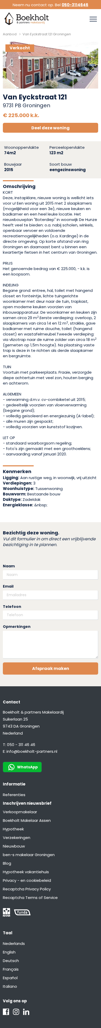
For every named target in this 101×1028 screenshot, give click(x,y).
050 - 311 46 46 (21, 744)
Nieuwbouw (14, 846)
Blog (7, 863)
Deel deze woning (50, 128)
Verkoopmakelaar (20, 812)
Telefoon (12, 606)
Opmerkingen (17, 626)
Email (8, 586)
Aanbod (10, 34)
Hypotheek (13, 829)
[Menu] (93, 19)
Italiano (10, 986)
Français (11, 969)
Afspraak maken (50, 668)
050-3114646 (75, 5)
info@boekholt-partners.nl (31, 751)
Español (10, 977)
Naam (9, 566)
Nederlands (14, 943)
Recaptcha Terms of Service (30, 897)
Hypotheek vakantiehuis (26, 872)
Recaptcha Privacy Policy (27, 889)
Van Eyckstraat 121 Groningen (47, 34)
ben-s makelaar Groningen (29, 854)
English (9, 952)
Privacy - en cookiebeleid (27, 880)
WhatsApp (27, 767)
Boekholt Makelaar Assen (27, 820)
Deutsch (11, 960)
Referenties (14, 794)
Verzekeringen (16, 837)
